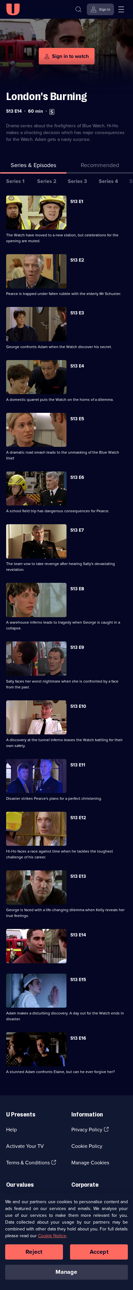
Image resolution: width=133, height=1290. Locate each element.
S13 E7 (77, 530)
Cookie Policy (86, 1146)
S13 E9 (77, 647)
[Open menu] (121, 9)
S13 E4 (77, 366)
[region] (66, 1241)
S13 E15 (78, 979)
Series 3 (77, 181)
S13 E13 (78, 876)
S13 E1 (76, 201)
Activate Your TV (25, 1146)
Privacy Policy (86, 1129)
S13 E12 (78, 817)
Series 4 (108, 181)
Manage (66, 1272)
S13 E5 (77, 418)
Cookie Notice (52, 1235)
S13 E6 (77, 477)
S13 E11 (77, 765)
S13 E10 (78, 706)
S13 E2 (77, 260)
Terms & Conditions (28, 1162)
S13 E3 (77, 313)
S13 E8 (77, 588)
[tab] (99, 166)
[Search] (78, 9)
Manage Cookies (90, 1162)
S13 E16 (78, 1038)
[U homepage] (13, 9)
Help (11, 1129)
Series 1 (15, 181)
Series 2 (46, 181)
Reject (34, 1252)
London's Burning (46, 96)
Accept (99, 1252)
